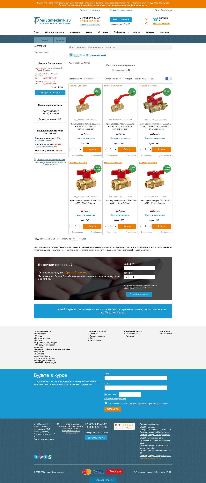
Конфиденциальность (45, 360)
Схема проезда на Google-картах (155, 434)
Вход (157, 10)
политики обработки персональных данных (148, 403)
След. (61, 87)
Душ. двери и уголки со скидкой (48, 68)
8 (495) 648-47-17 (90, 17)
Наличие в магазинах (85, 138)
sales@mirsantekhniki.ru (90, 24)
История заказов (97, 336)
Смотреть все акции (50, 92)
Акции (89, 32)
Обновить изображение (115, 399)
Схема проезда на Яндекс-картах (155, 432)
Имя (106, 373)
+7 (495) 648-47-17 (50, 111)
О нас (36, 32)
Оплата (38, 340)
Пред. (53, 87)
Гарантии (39, 351)
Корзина (93, 333)
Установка (75, 32)
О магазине (40, 333)
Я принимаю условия (137, 403)
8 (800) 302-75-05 (90, 21)
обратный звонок (75, 272)
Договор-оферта (42, 356)
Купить (92, 149)
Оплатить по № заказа (90, 10)
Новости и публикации (45, 363)
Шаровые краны (41, 52)
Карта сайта (166, 333)
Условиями (138, 288)
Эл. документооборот (45, 345)
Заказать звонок (120, 19)
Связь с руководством (44, 439)
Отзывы (150, 32)
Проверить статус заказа (121, 10)
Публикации (119, 32)
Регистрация (166, 10)
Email (107, 383)
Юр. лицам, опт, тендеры (46, 342)
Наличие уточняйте (78, 86)
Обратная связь (133, 333)
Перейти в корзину (161, 23)
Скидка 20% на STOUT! (45, 81)
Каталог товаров (42, 338)
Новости (136, 32)
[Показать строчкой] (171, 78)
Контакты (164, 32)
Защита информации (45, 358)
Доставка (39, 347)
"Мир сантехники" (43, 331)
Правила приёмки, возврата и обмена (52, 349)
